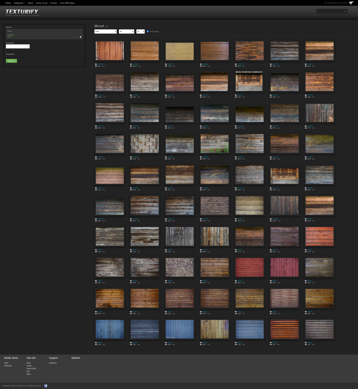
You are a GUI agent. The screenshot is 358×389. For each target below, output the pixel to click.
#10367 (205, 126)
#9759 (309, 219)
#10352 (240, 188)
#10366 (240, 126)
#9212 (204, 312)
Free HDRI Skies (67, 3)
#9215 (99, 312)
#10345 (240, 219)
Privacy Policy (31, 368)
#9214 (134, 312)
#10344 (275, 219)
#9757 (134, 250)
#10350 (310, 188)
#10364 (310, 126)
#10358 (275, 157)
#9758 (99, 250)
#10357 (310, 157)
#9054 (274, 343)
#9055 (239, 343)
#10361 (170, 157)
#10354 (170, 188)
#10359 (240, 157)
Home (8, 3)
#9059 (99, 343)
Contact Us (53, 363)
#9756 (169, 250)
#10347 (170, 219)
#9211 (239, 312)
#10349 (100, 219)
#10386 (205, 64)
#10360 (205, 157)
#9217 (309, 281)
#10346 (205, 219)
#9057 (169, 343)
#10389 (100, 64)
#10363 (100, 157)
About (30, 3)
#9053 (309, 343)
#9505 (309, 250)
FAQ (28, 371)
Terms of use (41, 3)
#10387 (170, 64)
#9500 (134, 281)
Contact (53, 3)
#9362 (239, 281)
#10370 (100, 126)
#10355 (135, 188)
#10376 (135, 95)
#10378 (310, 64)
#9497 (204, 281)
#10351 (275, 188)
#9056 (204, 343)
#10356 (100, 188)
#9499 (169, 281)
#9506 (274, 250)
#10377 (100, 95)
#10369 (135, 126)
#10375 (170, 95)
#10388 (135, 64)
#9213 (169, 312)
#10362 (135, 157)
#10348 (135, 219)
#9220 (274, 281)
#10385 (240, 64)
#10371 (310, 95)
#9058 (134, 343)
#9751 (239, 250)
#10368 (170, 126)
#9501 (99, 281)
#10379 (275, 64)
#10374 (205, 95)
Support (29, 365)
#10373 (240, 95)
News (28, 374)
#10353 (205, 188)
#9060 (309, 312)
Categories (18, 3)
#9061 (274, 312)
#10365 (275, 126)
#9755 (204, 250)
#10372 (275, 95)
